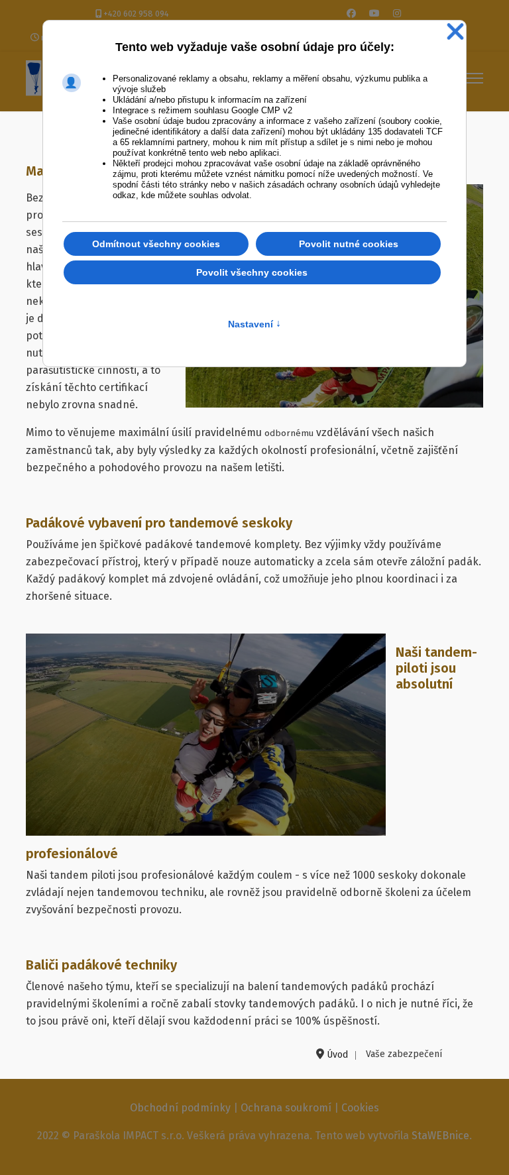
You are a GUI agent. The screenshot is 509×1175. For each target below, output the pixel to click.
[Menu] (475, 78)
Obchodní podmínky (180, 1107)
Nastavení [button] (254, 324)
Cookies (360, 1107)
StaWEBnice (440, 1135)
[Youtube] (374, 13)
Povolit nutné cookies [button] (348, 244)
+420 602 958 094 (136, 14)
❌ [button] (455, 32)
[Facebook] (351, 13)
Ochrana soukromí (286, 1107)
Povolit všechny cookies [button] (252, 272)
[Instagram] (397, 13)
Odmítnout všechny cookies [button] (156, 244)
